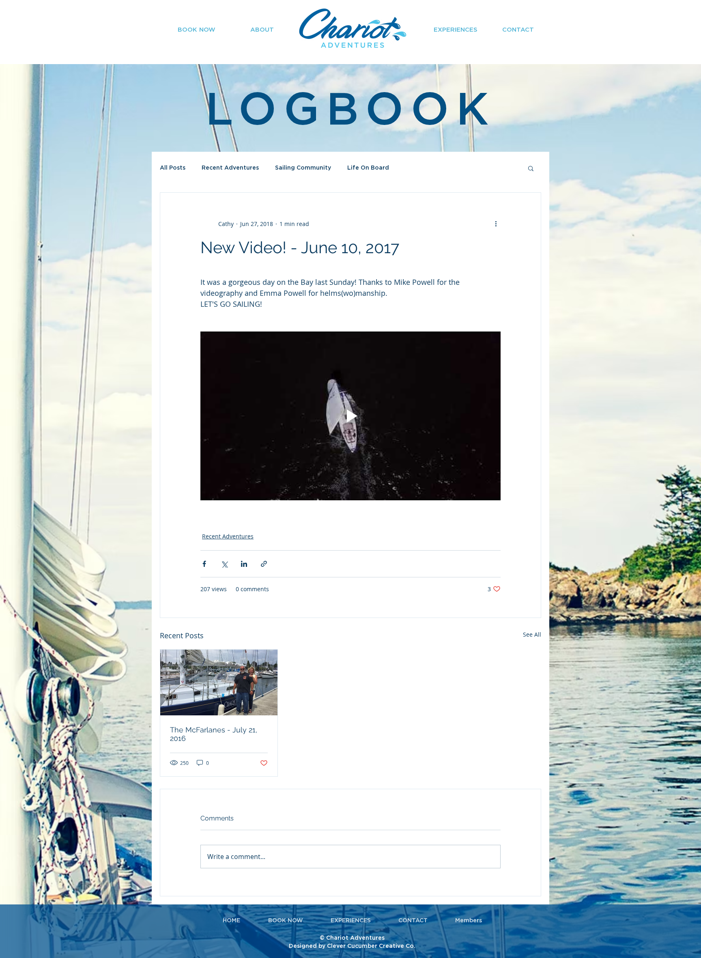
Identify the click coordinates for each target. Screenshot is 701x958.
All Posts (172, 168)
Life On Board (368, 168)
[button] (531, 168)
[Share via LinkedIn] (244, 564)
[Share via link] (264, 564)
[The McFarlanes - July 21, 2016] (218, 682)
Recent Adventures (230, 168)
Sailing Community (303, 168)
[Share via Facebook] (204, 564)
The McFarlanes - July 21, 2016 (213, 734)
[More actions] (496, 223)
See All (532, 634)
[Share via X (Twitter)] (224, 564)
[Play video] (350, 416)
